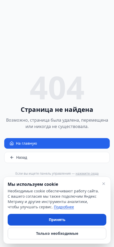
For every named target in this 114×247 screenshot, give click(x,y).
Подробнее (64, 206)
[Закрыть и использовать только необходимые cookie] (103, 183)
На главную (26, 143)
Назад (21, 157)
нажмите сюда (87, 173)
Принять (57, 219)
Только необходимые (57, 233)
